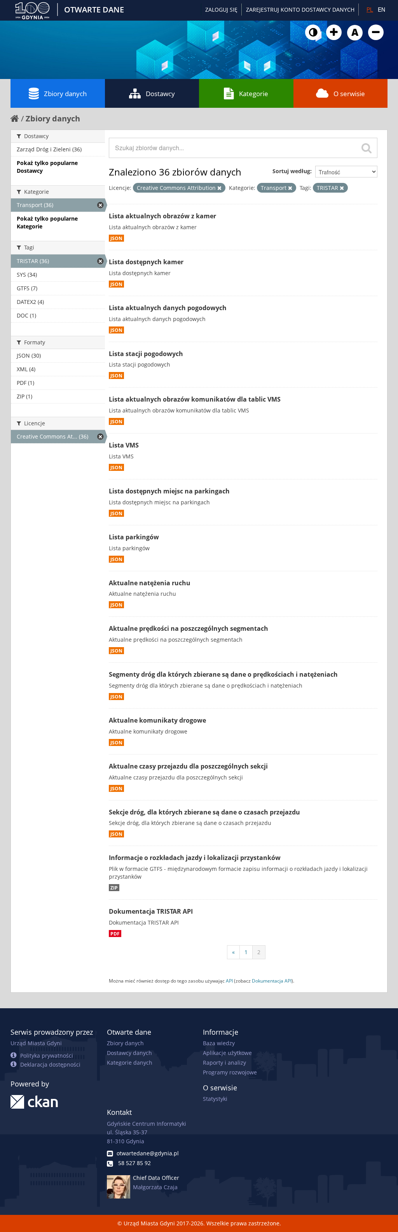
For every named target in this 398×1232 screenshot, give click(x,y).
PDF (115, 933)
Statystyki (215, 1098)
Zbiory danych (65, 93)
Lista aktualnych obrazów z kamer (162, 216)
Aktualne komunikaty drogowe (157, 720)
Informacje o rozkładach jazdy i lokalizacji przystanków (195, 857)
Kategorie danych (129, 1062)
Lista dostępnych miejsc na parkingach (169, 491)
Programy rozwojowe (230, 1072)
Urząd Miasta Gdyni (36, 1043)
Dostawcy (160, 93)
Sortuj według (291, 171)
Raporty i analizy (224, 1062)
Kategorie (253, 93)
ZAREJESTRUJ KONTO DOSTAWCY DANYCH (300, 9)
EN (381, 9)
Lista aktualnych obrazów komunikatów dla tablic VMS (195, 399)
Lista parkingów (134, 537)
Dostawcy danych (129, 1053)
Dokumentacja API (272, 981)
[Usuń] (219, 188)
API (229, 981)
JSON (116, 238)
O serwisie (349, 93)
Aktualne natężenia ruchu (149, 583)
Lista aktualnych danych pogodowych (168, 308)
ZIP (114, 888)
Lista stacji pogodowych (146, 353)
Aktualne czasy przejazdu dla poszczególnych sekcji (188, 766)
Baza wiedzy (219, 1043)
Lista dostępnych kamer (146, 262)
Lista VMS (124, 445)
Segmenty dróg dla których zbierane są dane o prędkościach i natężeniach (223, 674)
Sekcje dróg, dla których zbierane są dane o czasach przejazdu (204, 812)
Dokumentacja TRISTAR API (151, 911)
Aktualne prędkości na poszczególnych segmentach (188, 628)
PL (370, 9)
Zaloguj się (221, 9)
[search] (366, 148)
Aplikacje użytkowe (227, 1053)
